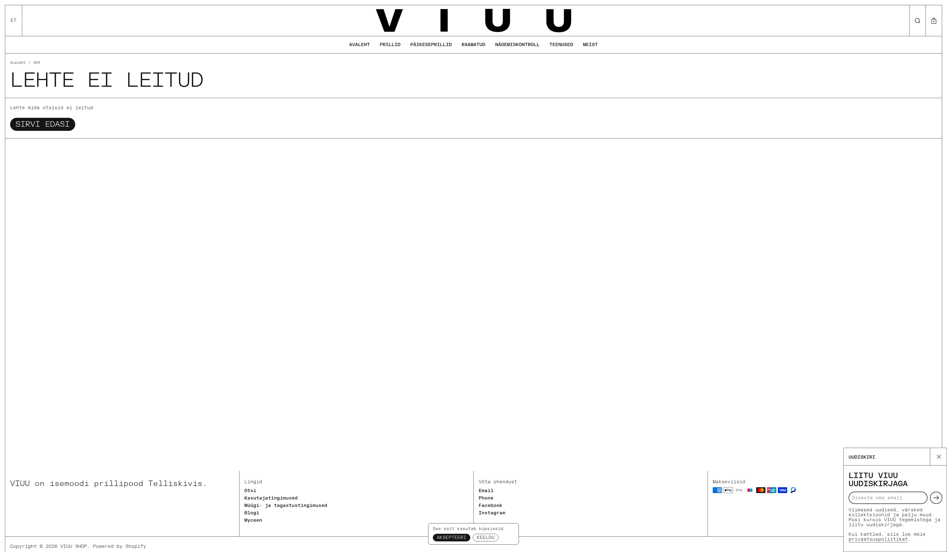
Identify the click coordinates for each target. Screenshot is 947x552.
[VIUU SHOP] (473, 20)
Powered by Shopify (119, 546)
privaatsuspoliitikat (878, 539)
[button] (13, 20)
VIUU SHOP (73, 546)
